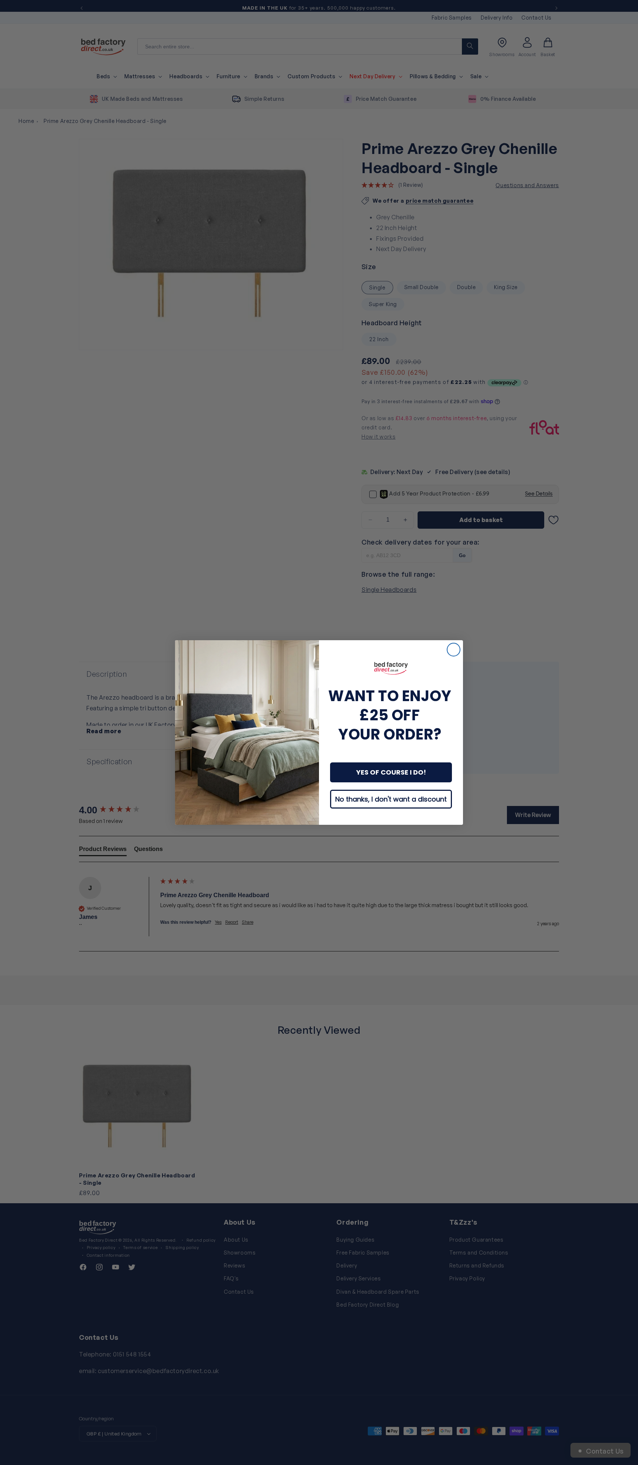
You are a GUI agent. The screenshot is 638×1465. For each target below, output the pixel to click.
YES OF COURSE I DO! (391, 772)
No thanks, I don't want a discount (391, 799)
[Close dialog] (453, 649)
